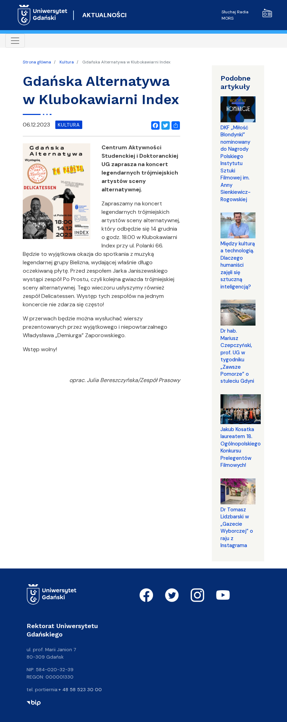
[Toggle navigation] (15, 41)
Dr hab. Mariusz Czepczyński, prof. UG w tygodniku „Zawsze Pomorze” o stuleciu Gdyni (237, 355)
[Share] (174, 124)
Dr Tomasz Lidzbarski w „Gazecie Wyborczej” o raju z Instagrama (236, 527)
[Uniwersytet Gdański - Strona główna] (43, 15)
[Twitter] (164, 124)
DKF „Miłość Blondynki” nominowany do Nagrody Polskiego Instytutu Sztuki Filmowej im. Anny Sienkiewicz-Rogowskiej (235, 163)
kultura (69, 125)
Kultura (66, 62)
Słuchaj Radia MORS (235, 15)
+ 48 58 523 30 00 (80, 689)
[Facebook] (154, 124)
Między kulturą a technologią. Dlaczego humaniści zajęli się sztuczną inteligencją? (237, 265)
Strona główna (37, 62)
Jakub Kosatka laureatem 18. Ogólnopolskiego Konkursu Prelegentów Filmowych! (240, 447)
